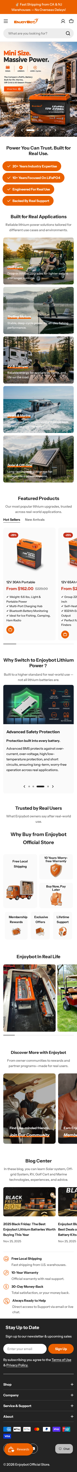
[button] (30, 130)
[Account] (63, 21)
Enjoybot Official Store (32, 1464)
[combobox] (38, 33)
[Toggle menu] (5, 21)
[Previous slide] (22, 130)
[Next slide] (55, 130)
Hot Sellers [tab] (11, 519)
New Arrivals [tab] (35, 519)
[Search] (68, 33)
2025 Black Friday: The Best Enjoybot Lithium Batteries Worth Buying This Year (29, 1229)
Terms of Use (61, 1360)
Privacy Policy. (17, 1365)
